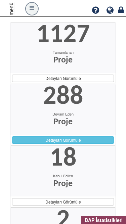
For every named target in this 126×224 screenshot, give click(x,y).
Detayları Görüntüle (63, 78)
